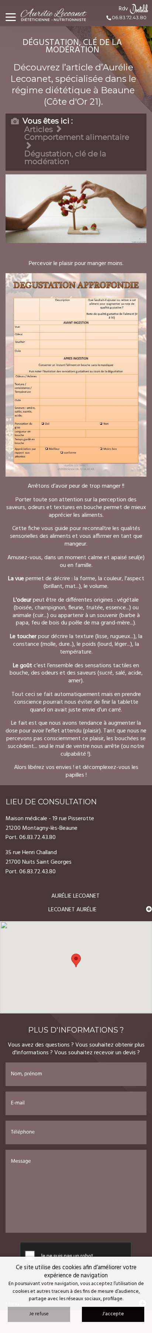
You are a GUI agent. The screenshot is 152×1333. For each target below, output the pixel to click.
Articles (38, 129)
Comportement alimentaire (76, 137)
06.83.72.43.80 (128, 17)
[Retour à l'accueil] (57, 13)
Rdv (123, 9)
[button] (76, 960)
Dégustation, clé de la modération (65, 157)
